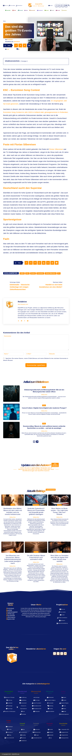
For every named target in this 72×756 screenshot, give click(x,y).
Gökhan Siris (44, 394)
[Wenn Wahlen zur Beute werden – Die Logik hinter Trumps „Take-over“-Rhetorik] (59, 500)
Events (33, 273)
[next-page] (37, 441)
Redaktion (10, 39)
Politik (8, 721)
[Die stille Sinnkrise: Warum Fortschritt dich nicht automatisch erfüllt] (36, 547)
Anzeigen (24, 61)
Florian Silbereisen (56, 149)
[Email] (48, 263)
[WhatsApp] (39, 263)
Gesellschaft (22, 691)
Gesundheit (9, 691)
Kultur (63, 691)
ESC (27, 273)
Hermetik (12, 504)
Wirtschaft (49, 691)
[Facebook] (56, 5)
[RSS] (60, 5)
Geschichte (63, 723)
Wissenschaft (36, 691)
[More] (29, 45)
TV (59, 273)
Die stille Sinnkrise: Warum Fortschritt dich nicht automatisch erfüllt (36, 557)
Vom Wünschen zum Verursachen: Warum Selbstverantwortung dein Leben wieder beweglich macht (12, 559)
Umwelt (22, 723)
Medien (4, 21)
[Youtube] (66, 5)
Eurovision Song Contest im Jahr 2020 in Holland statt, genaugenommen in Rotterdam (35, 112)
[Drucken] (52, 263)
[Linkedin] (44, 263)
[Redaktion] (10, 311)
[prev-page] (34, 441)
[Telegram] (56, 263)
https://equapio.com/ (23, 304)
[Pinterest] (25, 45)
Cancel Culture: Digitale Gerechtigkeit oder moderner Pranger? (44, 408)
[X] (63, 5)
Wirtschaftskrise (36, 504)
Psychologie (13, 551)
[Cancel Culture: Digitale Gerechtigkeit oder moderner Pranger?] (11, 412)
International (59, 504)
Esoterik (50, 723)
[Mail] (21, 320)
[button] (69, 5)
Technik (36, 723)
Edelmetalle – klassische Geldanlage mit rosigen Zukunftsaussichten (20, 287)
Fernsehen (40, 273)
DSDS (22, 273)
